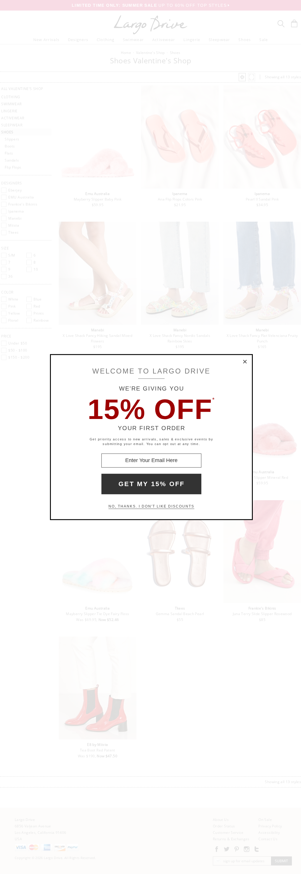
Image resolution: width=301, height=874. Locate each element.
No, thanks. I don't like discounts (151, 506)
